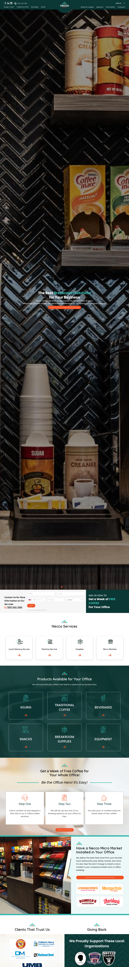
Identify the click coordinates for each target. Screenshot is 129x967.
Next (122, 299)
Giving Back (121, 7)
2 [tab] (64, 587)
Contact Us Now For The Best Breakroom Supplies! (64, 307)
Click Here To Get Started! (64, 830)
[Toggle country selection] (30, 600)
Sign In (118, 3)
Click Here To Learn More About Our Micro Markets (100, 877)
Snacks (43, 7)
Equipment (99, 7)
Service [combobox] (70, 600)
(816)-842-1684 (22, 3)
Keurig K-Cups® (9, 7)
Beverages (34, 7)
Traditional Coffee (23, 7)
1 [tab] (61, 587)
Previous (4, 299)
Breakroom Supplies (87, 7)
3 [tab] (67, 587)
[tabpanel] (64, 299)
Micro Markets (110, 7)
